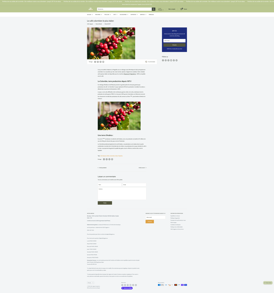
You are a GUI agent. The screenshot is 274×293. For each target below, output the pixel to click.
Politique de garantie (175, 218)
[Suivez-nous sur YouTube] (171, 60)
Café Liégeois (90, 24)
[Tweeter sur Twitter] (101, 62)
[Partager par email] (103, 62)
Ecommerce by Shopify (95, 287)
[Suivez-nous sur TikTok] (174, 60)
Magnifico (120, 155)
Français (89, 282)
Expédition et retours (175, 216)
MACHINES (97, 14)
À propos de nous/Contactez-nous (178, 220)
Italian (116, 155)
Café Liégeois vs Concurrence (177, 229)
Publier (105, 203)
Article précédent (103, 167)
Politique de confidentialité (177, 227)
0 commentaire (151, 61)
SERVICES (142, 14)
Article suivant (142, 167)
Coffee (107, 155)
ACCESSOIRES (123, 14)
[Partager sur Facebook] (95, 62)
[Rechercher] (153, 9)
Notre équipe (173, 222)
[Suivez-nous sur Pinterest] (168, 60)
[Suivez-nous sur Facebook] (163, 60)
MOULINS (106, 14)
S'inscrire (174, 45)
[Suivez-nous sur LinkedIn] (177, 60)
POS (88, 287)
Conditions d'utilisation (176, 224)
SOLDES (89, 14)
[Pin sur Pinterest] (98, 62)
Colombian (112, 155)
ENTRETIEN (133, 14)
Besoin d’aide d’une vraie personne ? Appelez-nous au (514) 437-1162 (137, 4)
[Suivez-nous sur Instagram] (166, 60)
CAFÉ (114, 14)
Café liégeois (103, 155)
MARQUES (151, 14)
